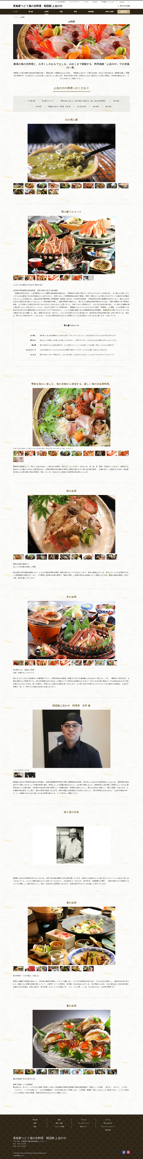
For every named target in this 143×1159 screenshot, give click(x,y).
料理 (35, 1123)
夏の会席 (108, 106)
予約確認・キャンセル (107, 2)
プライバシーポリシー (108, 1126)
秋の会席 (116, 101)
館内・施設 (59, 1123)
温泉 (35, 1126)
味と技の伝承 (81, 106)
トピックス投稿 (59, 1126)
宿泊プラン (83, 1126)
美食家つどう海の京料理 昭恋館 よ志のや (39, 1138)
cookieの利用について (18, 1155)
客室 (59, 1120)
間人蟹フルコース (48, 101)
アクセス (83, 1120)
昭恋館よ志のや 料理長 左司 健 (59, 106)
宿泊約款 (108, 1130)
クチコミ (108, 1120)
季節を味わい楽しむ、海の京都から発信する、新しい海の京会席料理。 (83, 101)
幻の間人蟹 (31, 101)
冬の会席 (38, 106)
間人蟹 (35, 1120)
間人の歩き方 (108, 1123)
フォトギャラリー (83, 1123)
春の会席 (96, 106)
